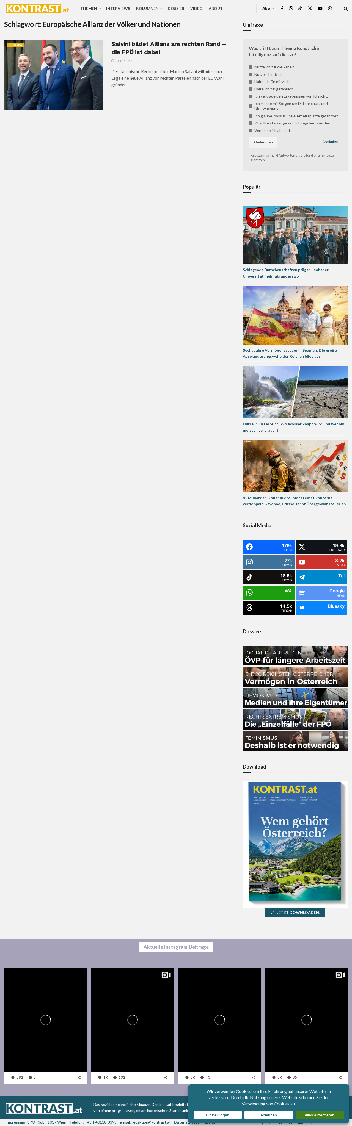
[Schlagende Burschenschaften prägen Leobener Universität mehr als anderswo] (295, 234)
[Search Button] (346, 8)
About (216, 8)
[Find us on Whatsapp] (330, 8)
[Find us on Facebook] (282, 8)
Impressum (15, 1122)
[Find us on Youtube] (320, 8)
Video (196, 8)
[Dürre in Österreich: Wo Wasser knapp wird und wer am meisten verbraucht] (295, 392)
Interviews (118, 8)
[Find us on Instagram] (291, 8)
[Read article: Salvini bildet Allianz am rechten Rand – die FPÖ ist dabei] (53, 75)
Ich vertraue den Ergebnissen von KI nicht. (291, 96)
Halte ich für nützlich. (272, 81)
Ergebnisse (330, 142)
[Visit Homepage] (37, 8)
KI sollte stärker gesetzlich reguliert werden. (292, 123)
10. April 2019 (124, 61)
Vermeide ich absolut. (272, 130)
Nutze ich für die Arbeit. (274, 67)
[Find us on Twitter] (310, 8)
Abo (266, 8)
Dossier (176, 8)
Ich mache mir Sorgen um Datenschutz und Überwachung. (291, 106)
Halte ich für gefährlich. (274, 89)
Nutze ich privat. (268, 74)
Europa (16, 45)
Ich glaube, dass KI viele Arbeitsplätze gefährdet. (296, 115)
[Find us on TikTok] (300, 8)
